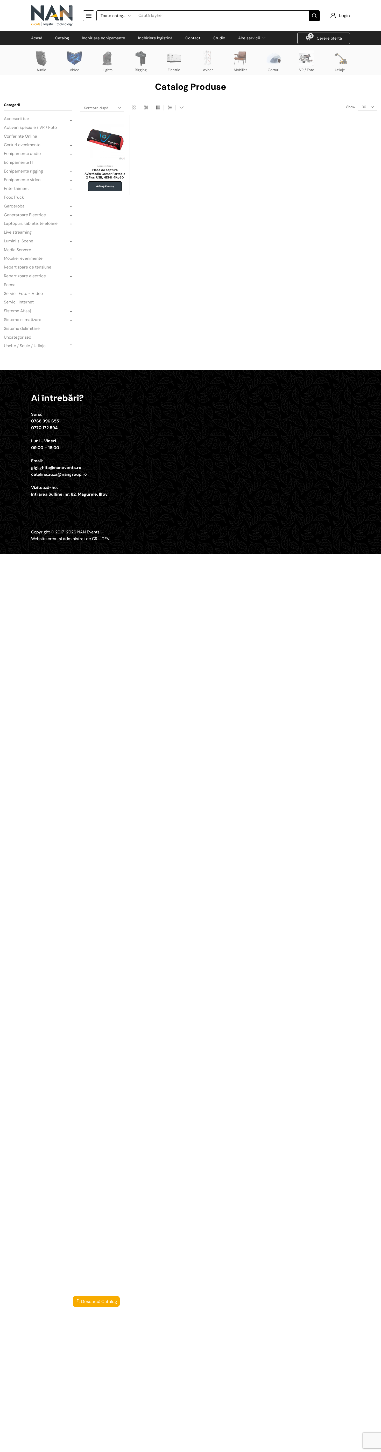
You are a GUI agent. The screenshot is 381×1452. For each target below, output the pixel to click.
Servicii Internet (19, 302)
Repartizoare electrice (25, 276)
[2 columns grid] (133, 108)
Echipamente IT (18, 162)
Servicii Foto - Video (23, 293)
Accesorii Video (105, 166)
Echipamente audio (22, 153)
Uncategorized (17, 337)
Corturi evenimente (22, 144)
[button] (88, 15)
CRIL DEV (101, 538)
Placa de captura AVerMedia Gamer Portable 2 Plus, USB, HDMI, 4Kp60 (104, 174)
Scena (10, 284)
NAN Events (88, 532)
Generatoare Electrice (25, 215)
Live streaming (18, 232)
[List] (169, 108)
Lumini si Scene (18, 241)
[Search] (314, 16)
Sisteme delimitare (22, 328)
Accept (265, 1444)
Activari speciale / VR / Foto (30, 127)
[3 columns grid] (145, 108)
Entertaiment (16, 188)
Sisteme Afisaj (17, 311)
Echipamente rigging (23, 171)
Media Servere (17, 249)
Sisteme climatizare (22, 319)
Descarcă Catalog (98, 1301)
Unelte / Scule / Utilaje (25, 345)
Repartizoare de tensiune (27, 267)
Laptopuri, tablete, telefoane (31, 223)
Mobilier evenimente (23, 258)
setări (233, 1446)
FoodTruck (14, 197)
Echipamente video (22, 179)
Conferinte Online (20, 136)
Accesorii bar (16, 118)
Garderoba (14, 206)
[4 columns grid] (157, 108)
